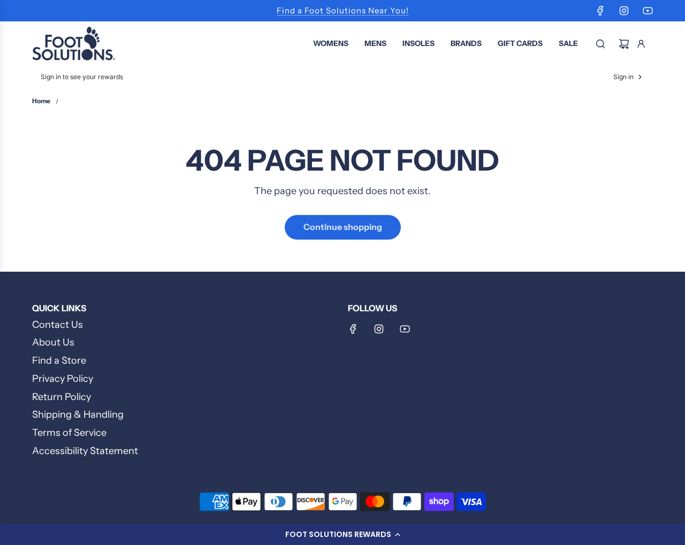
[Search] (600, 44)
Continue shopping (342, 226)
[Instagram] (624, 10)
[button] (342, 534)
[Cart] (624, 44)
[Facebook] (600, 10)
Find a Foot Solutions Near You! (343, 10)
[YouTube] (647, 10)
